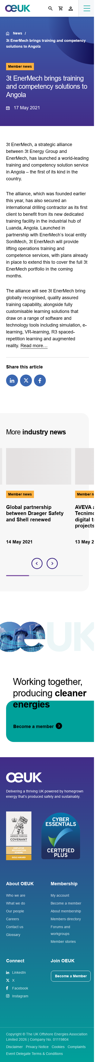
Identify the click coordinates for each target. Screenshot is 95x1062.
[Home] (9, 33)
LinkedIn (19, 972)
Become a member (66, 903)
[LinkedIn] (12, 380)
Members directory (66, 919)
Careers (12, 919)
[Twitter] (26, 380)
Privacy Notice (37, 1047)
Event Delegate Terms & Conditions (34, 1054)
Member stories (63, 942)
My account (60, 895)
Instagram (20, 996)
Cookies (58, 1047)
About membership (66, 911)
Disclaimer (14, 1047)
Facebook (20, 988)
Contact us (14, 927)
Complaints (77, 1047)
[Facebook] (40, 380)
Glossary (13, 935)
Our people (15, 911)
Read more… (34, 345)
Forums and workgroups (60, 930)
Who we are (15, 895)
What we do (15, 903)
